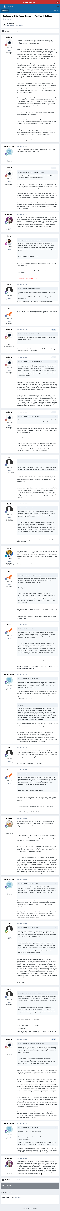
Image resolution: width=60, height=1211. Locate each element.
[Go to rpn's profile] (9, 462)
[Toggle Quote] (19, 172)
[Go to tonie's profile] (9, 241)
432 (10, 561)
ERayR (9, 504)
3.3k (10, 50)
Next (8, 31)
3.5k (10, 470)
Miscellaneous (19, 25)
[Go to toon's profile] (9, 929)
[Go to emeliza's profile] (9, 823)
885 (10, 249)
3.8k (10, 298)
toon (9, 923)
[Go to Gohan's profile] (9, 553)
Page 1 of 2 (18, 31)
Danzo (9, 284)
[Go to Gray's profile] (9, 313)
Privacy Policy (27, 1208)
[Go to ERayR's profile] (9, 509)
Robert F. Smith (9, 146)
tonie (9, 236)
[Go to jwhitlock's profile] (4, 24)
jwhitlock (11, 23)
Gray (9, 308)
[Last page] (12, 31)
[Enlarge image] (41, 1173)
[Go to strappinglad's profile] (9, 220)
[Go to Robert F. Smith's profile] (9, 151)
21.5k (9, 160)
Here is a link (20, 43)
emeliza (9, 818)
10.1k (10, 321)
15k (10, 517)
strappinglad (9, 214)
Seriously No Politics (29, 2)
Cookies (34, 1208)
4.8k (10, 228)
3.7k (10, 832)
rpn (9, 457)
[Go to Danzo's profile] (9, 290)
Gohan (9, 548)
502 (10, 937)
